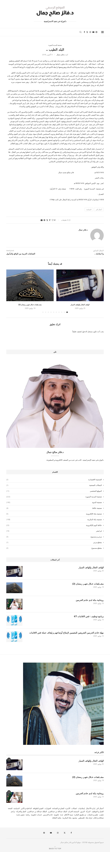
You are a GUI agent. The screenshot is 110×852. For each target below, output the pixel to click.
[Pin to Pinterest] (44, 220)
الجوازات (48, 808)
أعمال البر (99, 209)
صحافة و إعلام (99, 818)
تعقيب (101, 814)
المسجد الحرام (73, 811)
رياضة (28, 814)
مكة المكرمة (67, 818)
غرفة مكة (89, 818)
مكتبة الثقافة (56, 818)
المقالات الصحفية (54, 485)
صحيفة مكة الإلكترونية (54, 514)
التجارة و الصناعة (58, 808)
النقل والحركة (21, 811)
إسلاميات (81, 808)
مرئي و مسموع (54, 536)
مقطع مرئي (54, 542)
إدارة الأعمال (90, 808)
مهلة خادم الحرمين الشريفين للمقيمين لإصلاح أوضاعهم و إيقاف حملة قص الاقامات (66, 632)
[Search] (80, 32)
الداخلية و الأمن (26, 808)
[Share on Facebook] (49, 220)
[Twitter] (87, 32)
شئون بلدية (20, 814)
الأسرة (67, 808)
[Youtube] (93, 32)
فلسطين (81, 818)
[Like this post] (53, 220)
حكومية (56, 814)
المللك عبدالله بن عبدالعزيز (37, 811)
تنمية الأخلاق (68, 814)
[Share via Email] (42, 220)
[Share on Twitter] (47, 220)
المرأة (88, 811)
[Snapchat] (96, 32)
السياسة (88, 209)
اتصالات (74, 808)
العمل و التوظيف (98, 811)
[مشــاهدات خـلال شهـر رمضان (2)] (30, 285)
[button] (10, 291)
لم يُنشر (54, 531)
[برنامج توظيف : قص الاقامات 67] (14, 620)
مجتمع (75, 818)
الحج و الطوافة (38, 808)
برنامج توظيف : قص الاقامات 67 (89, 616)
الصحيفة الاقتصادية (54, 479)
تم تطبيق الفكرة (80, 814)
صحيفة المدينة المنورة (54, 496)
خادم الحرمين (48, 814)
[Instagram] (90, 32)
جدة (61, 814)
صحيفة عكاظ (54, 508)
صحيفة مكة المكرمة (54, 519)
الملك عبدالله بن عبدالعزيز (57, 811)
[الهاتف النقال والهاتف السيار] (80, 285)
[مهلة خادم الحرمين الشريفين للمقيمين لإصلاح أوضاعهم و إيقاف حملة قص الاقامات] (14, 636)
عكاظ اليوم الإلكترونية (54, 525)
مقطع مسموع (54, 548)
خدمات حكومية (36, 814)
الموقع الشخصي (54, 491)
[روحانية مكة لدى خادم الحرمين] (14, 604)
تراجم (13, 811)
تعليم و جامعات (92, 814)
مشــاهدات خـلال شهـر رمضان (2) (30, 305)
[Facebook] (84, 32)
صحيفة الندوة (54, 502)
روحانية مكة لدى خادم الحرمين (90, 600)
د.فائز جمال (60, 54)
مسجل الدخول (87, 331)
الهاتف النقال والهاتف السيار (80, 305)
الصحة (10, 808)
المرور (82, 811)
